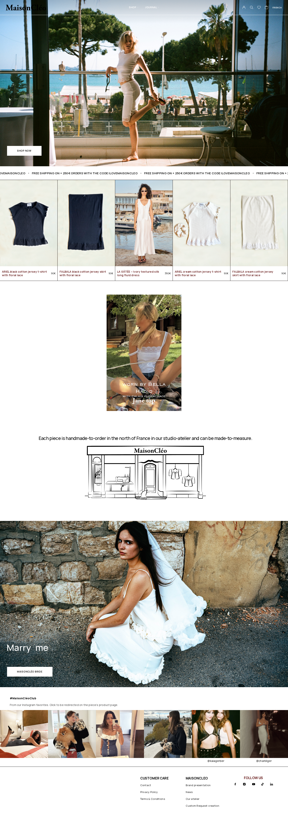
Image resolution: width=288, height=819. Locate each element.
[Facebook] (235, 784)
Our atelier (192, 799)
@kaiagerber (167, 761)
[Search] (251, 7)
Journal (151, 7)
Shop (132, 7)
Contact (145, 785)
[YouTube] (253, 784)
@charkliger (216, 761)
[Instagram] (244, 784)
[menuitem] (277, 7)
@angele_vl (264, 761)
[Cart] (266, 7)
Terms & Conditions (152, 799)
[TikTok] (262, 784)
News (189, 792)
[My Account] (244, 7)
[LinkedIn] (271, 784)
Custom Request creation (202, 805)
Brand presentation (198, 785)
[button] (24, 151)
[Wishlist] (259, 7)
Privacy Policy (149, 792)
